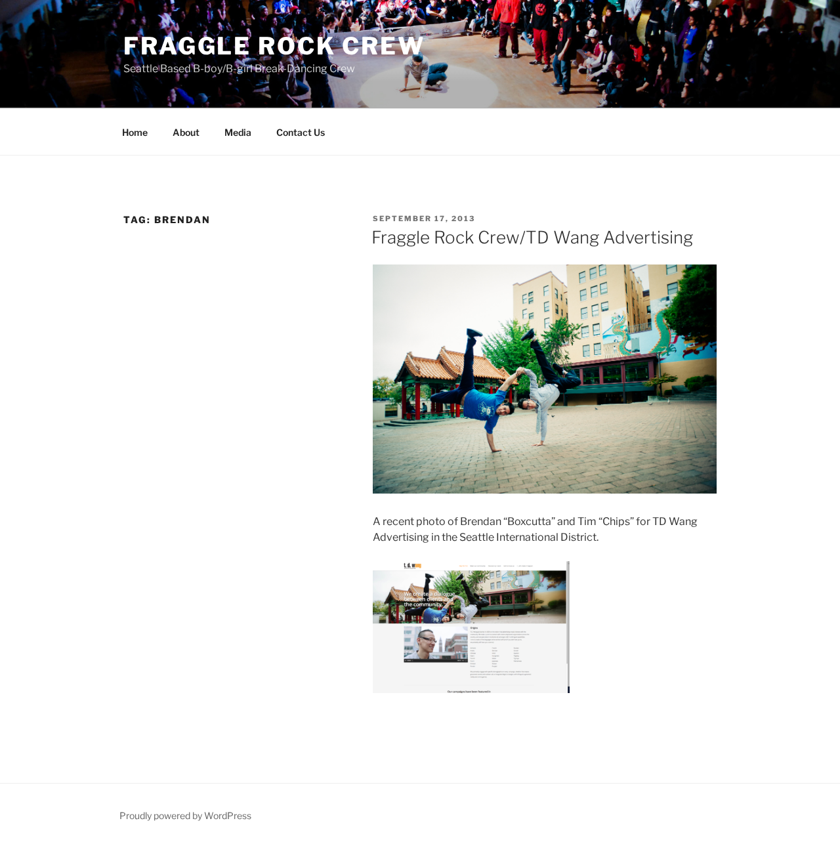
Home (135, 132)
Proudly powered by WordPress (185, 815)
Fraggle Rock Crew (274, 46)
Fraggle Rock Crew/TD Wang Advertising (532, 237)
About (186, 132)
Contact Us (300, 132)
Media (237, 132)
